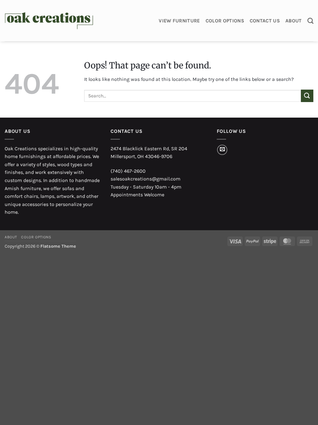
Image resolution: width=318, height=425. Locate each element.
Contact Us (265, 21)
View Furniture (179, 21)
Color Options (225, 21)
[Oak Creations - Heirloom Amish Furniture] (49, 21)
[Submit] (307, 96)
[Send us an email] (222, 150)
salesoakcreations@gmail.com (145, 179)
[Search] (310, 20)
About (293, 21)
